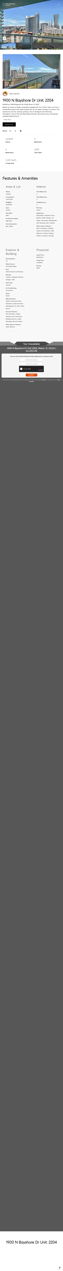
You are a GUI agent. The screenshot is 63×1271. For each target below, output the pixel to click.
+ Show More (7, 119)
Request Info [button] (9, 124)
